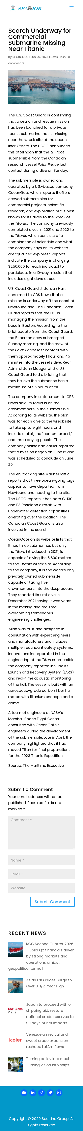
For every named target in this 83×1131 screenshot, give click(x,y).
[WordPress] (50, 1092)
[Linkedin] (32, 1092)
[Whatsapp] (59, 1092)
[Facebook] (24, 1092)
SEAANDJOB (20, 57)
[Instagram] (41, 1092)
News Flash (58, 57)
